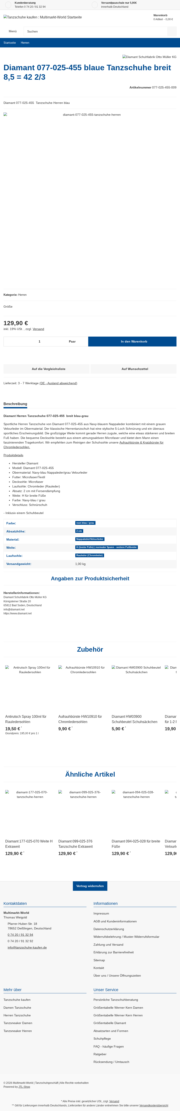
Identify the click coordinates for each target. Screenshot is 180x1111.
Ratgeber (100, 1054)
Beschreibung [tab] (15, 404)
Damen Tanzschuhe (17, 1007)
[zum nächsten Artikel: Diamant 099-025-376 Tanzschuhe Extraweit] (171, 42)
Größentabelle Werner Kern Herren (118, 1015)
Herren (22, 294)
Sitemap (99, 960)
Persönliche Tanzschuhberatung (116, 999)
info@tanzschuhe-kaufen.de (27, 947)
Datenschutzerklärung (109, 929)
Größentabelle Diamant (110, 1023)
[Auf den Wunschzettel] (49, 666)
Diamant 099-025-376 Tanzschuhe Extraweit (75, 843)
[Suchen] (171, 31)
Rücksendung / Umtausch (111, 1062)
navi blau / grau (85, 522)
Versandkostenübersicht (153, 1105)
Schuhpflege (102, 1038)
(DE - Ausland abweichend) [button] (58, 383)
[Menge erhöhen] (84, 341)
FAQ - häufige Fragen (109, 1046)
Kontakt (99, 968)
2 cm (79, 531)
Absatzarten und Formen (111, 1031)
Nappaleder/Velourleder (89, 539)
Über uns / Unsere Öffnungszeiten (117, 975)
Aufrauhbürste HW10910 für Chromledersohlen (80, 719)
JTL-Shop (24, 1086)
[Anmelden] (129, 17)
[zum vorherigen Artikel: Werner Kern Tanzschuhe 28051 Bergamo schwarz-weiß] (162, 42)
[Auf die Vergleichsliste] (39, 666)
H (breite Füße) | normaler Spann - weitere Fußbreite (106, 547)
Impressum (101, 913)
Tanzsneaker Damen (18, 1023)
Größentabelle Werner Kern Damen (118, 1007)
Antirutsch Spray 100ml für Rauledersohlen (25, 719)
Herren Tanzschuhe (17, 1015)
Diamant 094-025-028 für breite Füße (136, 843)
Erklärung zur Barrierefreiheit (114, 952)
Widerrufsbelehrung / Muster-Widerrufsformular (126, 936)
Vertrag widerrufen (90, 886)
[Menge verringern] (8, 341)
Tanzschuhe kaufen (17, 999)
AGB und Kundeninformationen (115, 921)
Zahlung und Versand (108, 944)
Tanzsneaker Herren (18, 1031)
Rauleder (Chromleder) (89, 555)
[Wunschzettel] (139, 17)
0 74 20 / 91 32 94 (35, 6)
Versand (38, 329)
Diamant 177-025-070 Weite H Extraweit (29, 843)
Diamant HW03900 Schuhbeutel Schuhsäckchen (134, 719)
